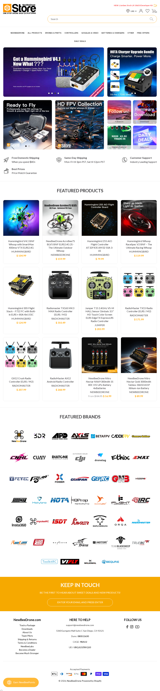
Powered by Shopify (91, 680)
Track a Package (27, 625)
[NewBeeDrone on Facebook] (127, 627)
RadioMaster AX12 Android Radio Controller (60, 380)
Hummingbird (21, 251)
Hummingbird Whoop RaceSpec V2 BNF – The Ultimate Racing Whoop (139, 244)
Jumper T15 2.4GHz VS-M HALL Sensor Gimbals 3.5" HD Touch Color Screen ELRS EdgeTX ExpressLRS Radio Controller (99, 314)
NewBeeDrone (60, 254)
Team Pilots (27, 635)
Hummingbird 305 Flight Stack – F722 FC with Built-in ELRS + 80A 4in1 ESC (21, 311)
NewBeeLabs (27, 646)
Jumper (100, 325)
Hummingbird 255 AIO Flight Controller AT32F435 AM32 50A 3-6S (99, 246)
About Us (27, 632)
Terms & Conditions (27, 642)
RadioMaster (60, 318)
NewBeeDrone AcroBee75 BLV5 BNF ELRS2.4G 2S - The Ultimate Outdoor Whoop (60, 246)
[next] (96, 72)
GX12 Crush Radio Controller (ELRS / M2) (21, 380)
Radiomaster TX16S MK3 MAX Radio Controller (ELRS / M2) (60, 311)
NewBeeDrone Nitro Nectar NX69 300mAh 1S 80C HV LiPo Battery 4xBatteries (99, 383)
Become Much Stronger (27, 653)
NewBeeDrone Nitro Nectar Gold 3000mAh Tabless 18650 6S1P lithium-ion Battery (139, 383)
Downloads (27, 629)
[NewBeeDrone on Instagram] (131, 627)
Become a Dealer (27, 649)
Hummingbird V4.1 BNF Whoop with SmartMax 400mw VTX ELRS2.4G (21, 244)
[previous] (11, 72)
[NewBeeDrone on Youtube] (137, 627)
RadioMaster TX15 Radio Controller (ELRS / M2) (139, 310)
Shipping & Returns (27, 639)
